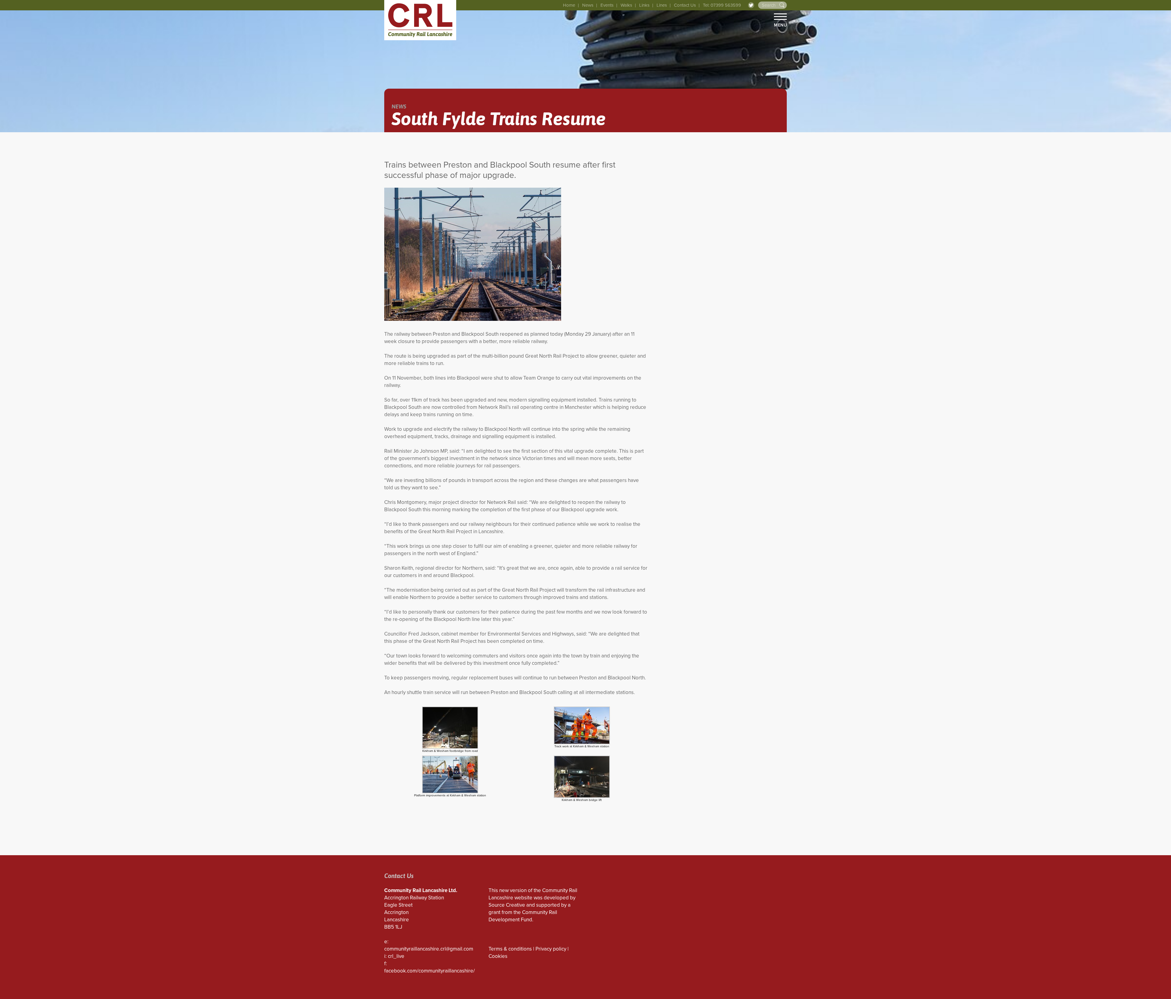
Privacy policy (550, 949)
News (587, 5)
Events (607, 5)
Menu (780, 25)
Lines (662, 5)
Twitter (751, 5)
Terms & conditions (510, 949)
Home (569, 5)
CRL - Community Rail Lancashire (420, 20)
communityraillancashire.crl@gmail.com (428, 949)
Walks (626, 5)
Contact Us (685, 5)
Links (644, 5)
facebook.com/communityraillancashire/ (429, 971)
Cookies (498, 956)
